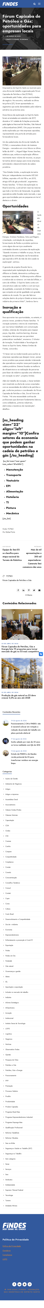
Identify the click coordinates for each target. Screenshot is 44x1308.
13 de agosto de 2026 (19, 751)
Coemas (8, 841)
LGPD (7, 1028)
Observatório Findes (12, 1049)
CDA (7, 825)
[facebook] (14, 1284)
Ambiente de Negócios (13, 784)
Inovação (8, 1013)
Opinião (8, 1055)
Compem (8, 851)
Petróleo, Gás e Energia (13, 1070)
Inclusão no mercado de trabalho (16, 992)
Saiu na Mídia (10, 1143)
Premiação (9, 1086)
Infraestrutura (9, 1008)
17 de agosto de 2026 (19, 739)
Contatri (8, 893)
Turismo (8, 1200)
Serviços (8, 1169)
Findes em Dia (10, 956)
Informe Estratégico (12, 1002)
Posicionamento (10, 1075)
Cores (7, 903)
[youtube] (25, 1284)
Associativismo (10, 805)
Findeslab (8, 961)
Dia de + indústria (11, 924)
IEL (6, 982)
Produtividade (10, 1101)
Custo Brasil (9, 914)
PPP (6, 1081)
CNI (6, 836)
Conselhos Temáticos (12, 883)
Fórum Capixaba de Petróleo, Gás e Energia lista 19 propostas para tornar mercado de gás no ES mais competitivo (20, 649)
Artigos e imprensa (11, 794)
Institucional (9, 1018)
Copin (7, 898)
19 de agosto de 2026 (19, 721)
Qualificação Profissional (13, 1127)
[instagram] (30, 1284)
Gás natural (9, 966)
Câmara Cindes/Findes (13, 810)
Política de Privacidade (12, 1246)
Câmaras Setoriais (11, 815)
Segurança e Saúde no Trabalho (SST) (18, 1148)
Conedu (8, 872)
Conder (8, 867)
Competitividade (12, 39)
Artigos (7, 789)
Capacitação (9, 820)
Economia (24, 39)
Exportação (9, 945)
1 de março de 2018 (13, 36)
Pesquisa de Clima (11, 1060)
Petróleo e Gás (10, 1065)
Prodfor (8, 1096)
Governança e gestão (13, 971)
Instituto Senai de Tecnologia (15, 1023)
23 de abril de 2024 (10, 692)
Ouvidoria (6, 1250)
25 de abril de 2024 (10, 644)
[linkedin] (19, 1284)
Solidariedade (10, 1185)
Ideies (7, 976)
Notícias (8, 1044)
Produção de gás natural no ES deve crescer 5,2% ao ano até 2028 (19, 696)
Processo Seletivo (11, 1091)
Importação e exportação (14, 987)
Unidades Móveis (11, 1206)
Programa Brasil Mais (12, 1112)
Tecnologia (9, 1195)
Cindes (7, 831)
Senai (7, 1164)
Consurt (8, 888)
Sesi (6, 1174)
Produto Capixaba (11, 1107)
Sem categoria (10, 1159)
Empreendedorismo (12, 935)
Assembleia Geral (11, 799)
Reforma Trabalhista (12, 1133)
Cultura (7, 909)
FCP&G (9, 576)
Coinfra (7, 846)
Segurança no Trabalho (13, 1153)
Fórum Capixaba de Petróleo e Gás (17, 580)
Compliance (9, 862)
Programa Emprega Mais (13, 1122)
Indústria (8, 997)
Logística (8, 1034)
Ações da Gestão (11, 779)
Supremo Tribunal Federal (14, 1190)
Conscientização (11, 877)
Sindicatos (8, 1180)
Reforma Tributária (11, 1138)
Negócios (8, 1039)
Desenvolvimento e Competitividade (17, 919)
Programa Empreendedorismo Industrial (19, 1117)
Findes (7, 950)
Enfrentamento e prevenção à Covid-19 (19, 940)
